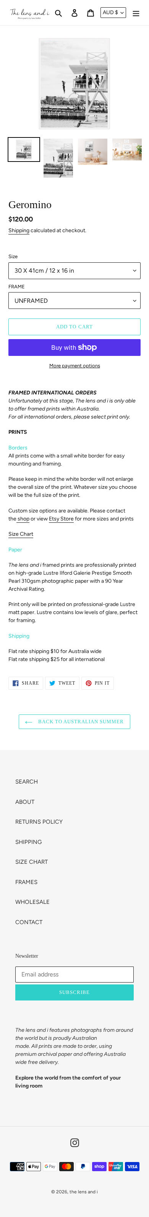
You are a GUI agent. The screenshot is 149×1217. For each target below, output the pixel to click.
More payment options (74, 365)
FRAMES (26, 882)
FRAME (16, 286)
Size (13, 256)
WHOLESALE (32, 902)
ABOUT (24, 801)
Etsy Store (61, 519)
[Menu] (136, 13)
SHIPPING (28, 842)
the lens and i (84, 1191)
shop (23, 519)
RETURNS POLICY (39, 821)
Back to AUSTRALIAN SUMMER (80, 721)
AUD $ (110, 12)
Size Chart (20, 534)
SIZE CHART (31, 861)
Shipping (18, 230)
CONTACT (28, 922)
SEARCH (26, 781)
